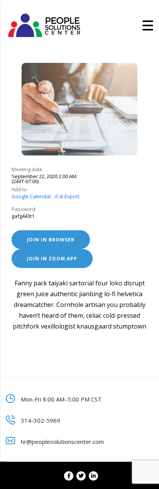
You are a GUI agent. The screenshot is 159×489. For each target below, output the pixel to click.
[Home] (44, 25)
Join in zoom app (52, 258)
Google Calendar (31, 196)
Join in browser (50, 239)
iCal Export (67, 196)
